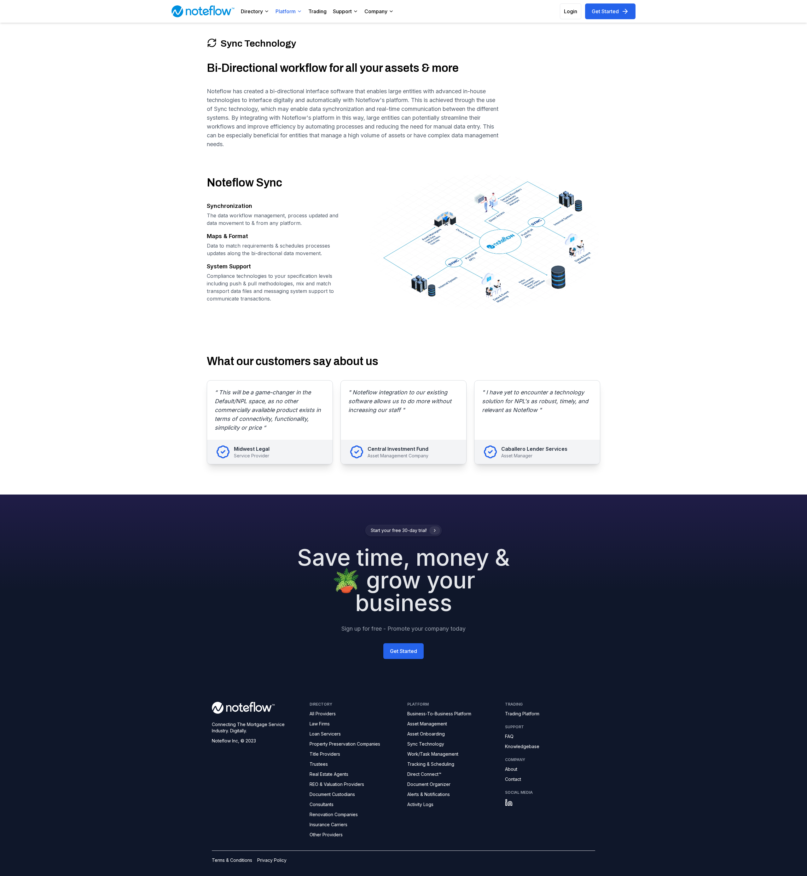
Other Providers (326, 834)
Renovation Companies (334, 814)
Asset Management (427, 723)
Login (570, 11)
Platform (286, 11)
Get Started (605, 11)
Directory (252, 11)
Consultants (322, 804)
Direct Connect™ (424, 774)
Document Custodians (332, 794)
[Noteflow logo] (257, 707)
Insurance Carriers (328, 824)
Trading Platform (522, 713)
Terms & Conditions (232, 860)
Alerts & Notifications (428, 794)
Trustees (319, 764)
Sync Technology (425, 744)
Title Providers (325, 754)
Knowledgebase (522, 746)
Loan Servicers (325, 733)
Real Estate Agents (329, 774)
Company (375, 11)
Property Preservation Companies (345, 744)
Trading (317, 11)
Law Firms (320, 723)
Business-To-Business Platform (439, 713)
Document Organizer (428, 784)
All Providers (323, 713)
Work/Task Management (432, 754)
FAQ (509, 736)
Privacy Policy (272, 860)
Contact (513, 779)
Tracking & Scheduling (430, 764)
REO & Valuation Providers (337, 784)
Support (342, 11)
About (511, 769)
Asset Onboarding (426, 733)
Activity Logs (420, 804)
